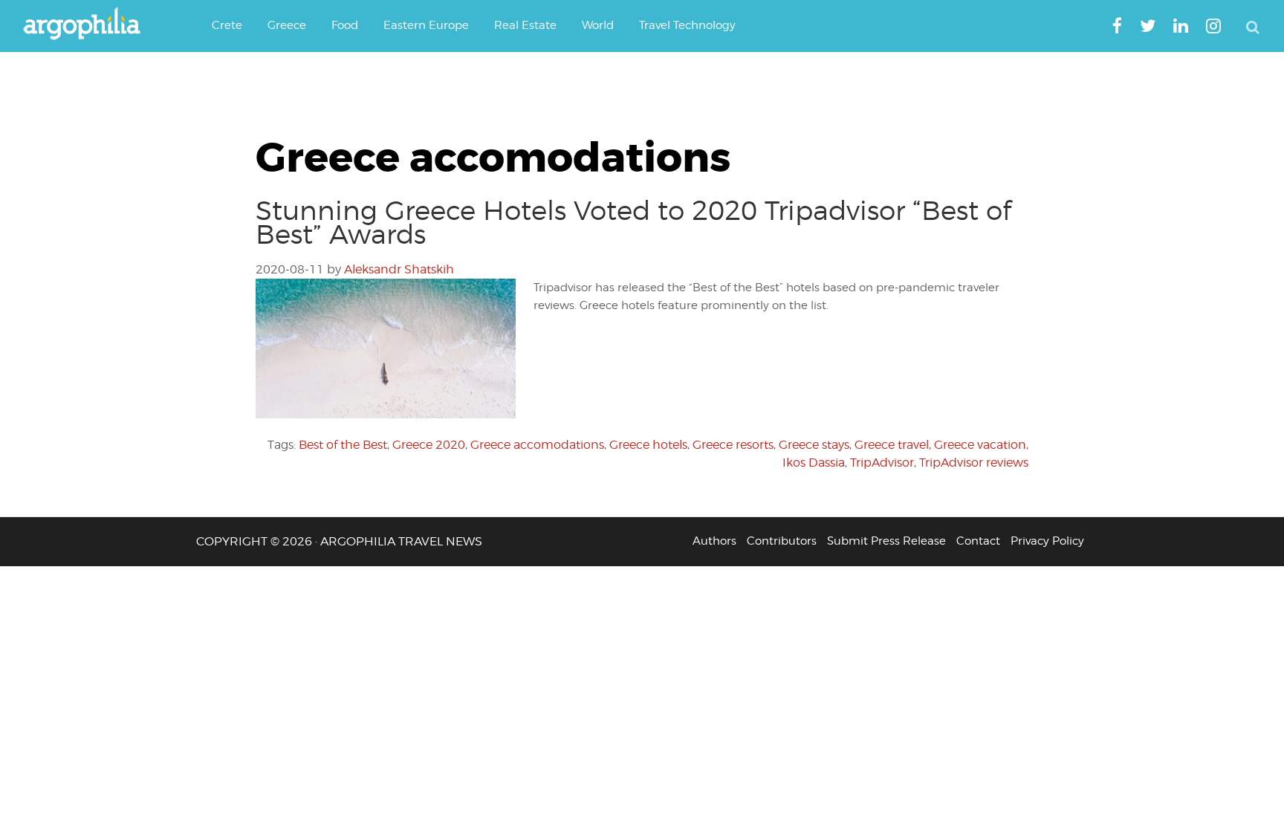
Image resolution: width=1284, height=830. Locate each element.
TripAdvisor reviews (973, 462)
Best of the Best (343, 445)
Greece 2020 (428, 445)
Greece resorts (733, 445)
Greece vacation (980, 445)
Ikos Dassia (813, 462)
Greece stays (814, 445)
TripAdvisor (882, 462)
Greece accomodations (537, 445)
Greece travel (892, 445)
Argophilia (89, 24)
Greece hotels (648, 445)
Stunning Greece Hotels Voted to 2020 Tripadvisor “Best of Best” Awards (633, 222)
